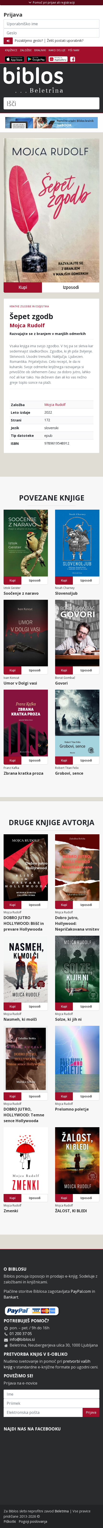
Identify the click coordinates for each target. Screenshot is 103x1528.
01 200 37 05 (21, 1333)
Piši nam (73, 50)
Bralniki (40, 50)
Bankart (11, 1297)
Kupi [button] (22, 287)
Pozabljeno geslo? (29, 40)
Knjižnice (11, 50)
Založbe (26, 50)
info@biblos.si (22, 1339)
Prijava (91, 1412)
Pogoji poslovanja (33, 1521)
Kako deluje (57, 50)
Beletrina (62, 1511)
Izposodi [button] (71, 287)
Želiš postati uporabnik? (65, 40)
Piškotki (10, 1521)
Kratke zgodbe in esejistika (29, 306)
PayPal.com (81, 1291)
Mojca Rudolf (27, 325)
